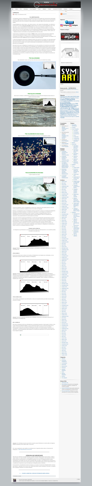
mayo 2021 (64, 229)
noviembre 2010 (65, 344)
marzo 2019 (64, 246)
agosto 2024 (64, 198)
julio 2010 (64, 347)
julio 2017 (64, 262)
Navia (77, 111)
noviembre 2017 (65, 255)
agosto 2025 (64, 187)
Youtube (62, 117)
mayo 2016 (64, 280)
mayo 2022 (64, 220)
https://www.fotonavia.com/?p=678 (25, 449)
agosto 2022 (64, 217)
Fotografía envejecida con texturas (76, 186)
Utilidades (74, 212)
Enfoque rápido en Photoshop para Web (77, 182)
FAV (76, 103)
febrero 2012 (64, 320)
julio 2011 (64, 331)
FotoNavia (15, 480)
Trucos (73, 166)
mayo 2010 (64, 348)
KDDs (63, 372)
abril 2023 (64, 212)
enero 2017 (64, 269)
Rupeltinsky (69, 89)
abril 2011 (64, 336)
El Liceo (62, 102)
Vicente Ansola (68, 116)
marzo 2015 (64, 296)
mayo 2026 (64, 184)
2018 (61, 96)
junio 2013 (64, 310)
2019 (64, 96)
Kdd (69, 109)
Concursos (70, 99)
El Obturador (76, 136)
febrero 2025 (64, 192)
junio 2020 (64, 235)
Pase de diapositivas (66, 390)
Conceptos (76, 130)
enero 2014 (64, 303)
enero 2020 (64, 237)
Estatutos (74, 164)
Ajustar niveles (76, 167)
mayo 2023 (64, 211)
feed (65, 13)
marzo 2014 (64, 300)
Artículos (63, 358)
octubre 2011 (64, 327)
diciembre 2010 (65, 342)
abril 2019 (64, 245)
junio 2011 (64, 333)
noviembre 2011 (65, 325)
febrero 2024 (64, 201)
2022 (71, 96)
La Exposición (76, 138)
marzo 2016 (64, 282)
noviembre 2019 (65, 238)
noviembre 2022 (65, 214)
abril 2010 (64, 350)
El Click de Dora (75, 100)
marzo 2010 (64, 351)
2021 (68, 96)
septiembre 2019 (65, 241)
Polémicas (66, 115)
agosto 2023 (64, 209)
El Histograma (76, 133)
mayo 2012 (64, 319)
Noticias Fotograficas (66, 112)
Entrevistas (67, 102)
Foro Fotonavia (66, 105)
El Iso (75, 135)
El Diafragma (76, 132)
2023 (74, 96)
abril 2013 (64, 311)
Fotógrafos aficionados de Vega (68, 107)
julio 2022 (64, 218)
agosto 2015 (64, 290)
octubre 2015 (64, 286)
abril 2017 (64, 265)
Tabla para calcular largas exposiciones (76, 228)
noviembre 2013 (65, 305)
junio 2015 (64, 293)
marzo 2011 (64, 337)
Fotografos (75, 105)
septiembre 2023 (65, 207)
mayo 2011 (64, 334)
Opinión (75, 112)
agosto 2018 (64, 251)
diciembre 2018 (65, 248)
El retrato (75, 179)
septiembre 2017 (65, 259)
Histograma (66, 109)
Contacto (73, 127)
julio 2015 (64, 291)
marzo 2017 (64, 266)
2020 (66, 96)
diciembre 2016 (65, 271)
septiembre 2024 (65, 197)
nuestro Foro (55, 480)
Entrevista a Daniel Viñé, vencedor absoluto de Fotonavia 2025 (65, 171)
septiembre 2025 (65, 186)
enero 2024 (64, 203)
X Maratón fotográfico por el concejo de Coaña (65, 128)
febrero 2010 (64, 353)
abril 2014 (64, 299)
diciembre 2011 (65, 324)
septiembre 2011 (65, 328)
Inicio (13, 9)
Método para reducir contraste (76, 195)
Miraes (73, 111)
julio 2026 (64, 183)
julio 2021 (64, 226)
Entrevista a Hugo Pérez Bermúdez (76, 147)
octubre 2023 (64, 206)
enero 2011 (64, 341)
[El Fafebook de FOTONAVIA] (69, 23)
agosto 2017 (64, 260)
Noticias (63, 376)
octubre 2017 (64, 257)
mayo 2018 (64, 252)
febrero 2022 (64, 221)
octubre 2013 (64, 306)
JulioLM (75, 89)
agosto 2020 (64, 234)
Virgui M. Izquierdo (75, 116)
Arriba (79, 479)
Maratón (76, 109)
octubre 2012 (64, 314)
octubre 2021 (64, 223)
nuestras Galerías (44, 480)
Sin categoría (64, 377)
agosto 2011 (64, 330)
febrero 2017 (64, 268)
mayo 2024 (64, 200)
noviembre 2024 (65, 194)
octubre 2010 (64, 345)
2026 (64, 97)
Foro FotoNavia (65, 384)
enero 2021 (64, 232)
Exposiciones (65, 103)
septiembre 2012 (65, 316)
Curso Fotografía (75, 129)
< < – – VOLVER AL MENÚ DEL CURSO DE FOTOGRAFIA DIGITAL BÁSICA (34, 473)
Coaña (62, 99)
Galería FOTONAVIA (66, 388)
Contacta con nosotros (31, 480)
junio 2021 (64, 228)
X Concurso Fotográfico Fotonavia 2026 (65, 176)
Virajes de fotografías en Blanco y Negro (77, 209)
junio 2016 (64, 279)
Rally (69, 115)
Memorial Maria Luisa (66, 111)
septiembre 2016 (65, 276)
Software (75, 115)
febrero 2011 (64, 339)
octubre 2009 (64, 354)
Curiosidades (63, 100)
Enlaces (73, 142)
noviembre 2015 (65, 285)
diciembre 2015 (65, 283)
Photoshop (69, 113)
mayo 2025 (64, 190)
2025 (61, 97)
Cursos (69, 101)
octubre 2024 (64, 195)
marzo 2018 (64, 254)
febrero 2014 (64, 302)
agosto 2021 (64, 224)
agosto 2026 (64, 181)
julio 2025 (64, 189)
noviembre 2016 (65, 272)
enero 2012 (64, 322)
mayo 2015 (64, 294)
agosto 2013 (64, 308)
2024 (77, 96)
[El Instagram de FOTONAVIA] (64, 26)
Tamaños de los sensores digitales (76, 232)
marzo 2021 (64, 231)
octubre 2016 (64, 274)
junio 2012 (64, 317)
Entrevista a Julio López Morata (76, 151)
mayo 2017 (64, 263)
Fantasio (73, 103)
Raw (71, 115)
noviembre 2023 (65, 204)
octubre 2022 (64, 215)
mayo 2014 (64, 297)
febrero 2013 (64, 313)
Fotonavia (64, 106)
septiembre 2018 (65, 249)
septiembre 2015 (65, 288)
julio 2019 (64, 243)
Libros (72, 109)
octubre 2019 (64, 240)
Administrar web (65, 382)
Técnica (62, 116)
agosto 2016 (64, 277)
